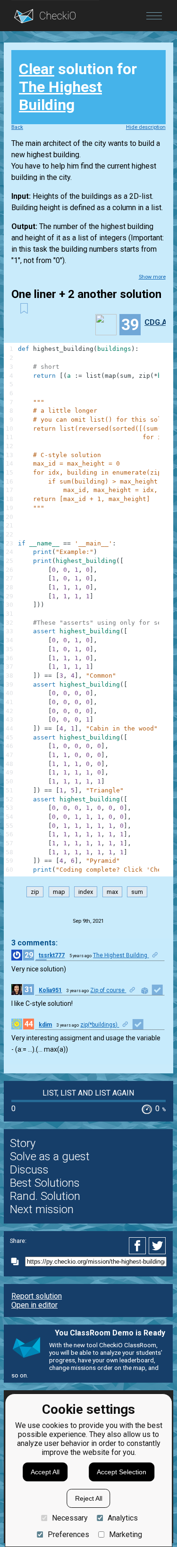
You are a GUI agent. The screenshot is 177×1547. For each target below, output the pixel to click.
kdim (45, 1024)
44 (29, 1024)
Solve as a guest (50, 1156)
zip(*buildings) (99, 1024)
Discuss (29, 1169)
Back (17, 127)
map (59, 891)
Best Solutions (45, 1183)
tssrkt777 (52, 955)
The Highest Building (60, 96)
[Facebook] (139, 1245)
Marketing (125, 1534)
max (112, 891)
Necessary (69, 1517)
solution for (78, 87)
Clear (36, 69)
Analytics (123, 1517)
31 (29, 989)
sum (137, 891)
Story (22, 1143)
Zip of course (108, 990)
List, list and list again (88, 1092)
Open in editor (34, 1304)
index (85, 891)
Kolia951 (50, 990)
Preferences (68, 1534)
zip (35, 891)
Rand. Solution (45, 1196)
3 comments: (34, 942)
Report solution (36, 1296)
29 (29, 955)
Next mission (42, 1209)
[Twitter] (158, 1245)
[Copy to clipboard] (17, 1261)
